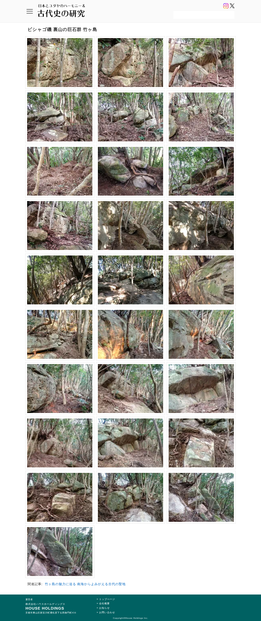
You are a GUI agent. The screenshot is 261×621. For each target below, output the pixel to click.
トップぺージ (107, 599)
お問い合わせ (107, 612)
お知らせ (104, 608)
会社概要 (104, 603)
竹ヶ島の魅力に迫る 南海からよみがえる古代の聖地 (85, 584)
